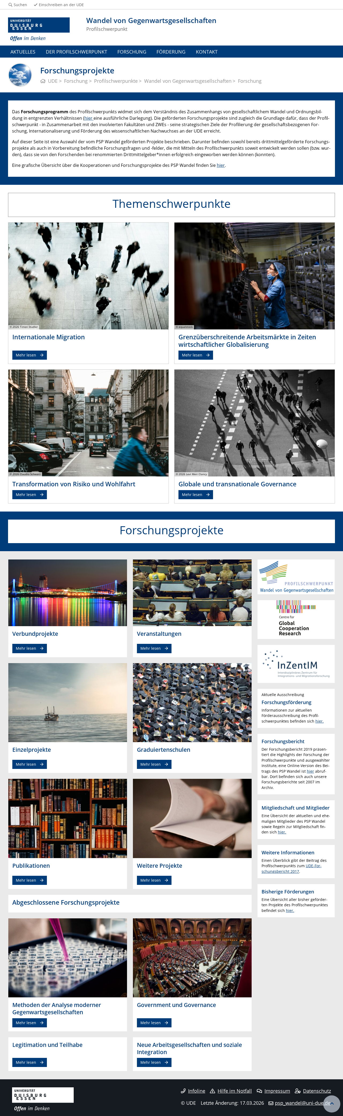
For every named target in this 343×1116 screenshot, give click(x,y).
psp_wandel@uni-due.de (302, 1103)
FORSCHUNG (131, 51)
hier (88, 118)
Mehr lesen (26, 355)
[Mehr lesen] (88, 276)
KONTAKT (207, 51)
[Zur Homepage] (39, 29)
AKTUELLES (22, 51)
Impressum (277, 1091)
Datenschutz (317, 1091)
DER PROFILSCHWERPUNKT (76, 51)
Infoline (196, 1091)
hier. (319, 721)
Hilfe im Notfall (235, 1091)
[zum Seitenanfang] (331, 1104)
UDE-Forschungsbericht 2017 (292, 868)
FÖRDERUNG (170, 51)
